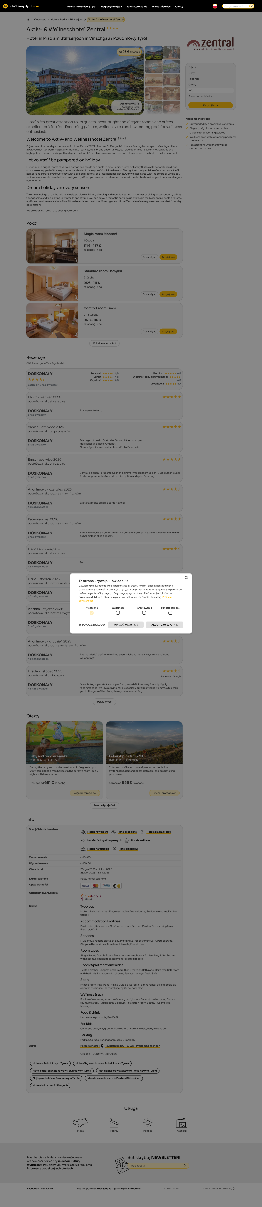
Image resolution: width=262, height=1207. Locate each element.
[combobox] (186, 577)
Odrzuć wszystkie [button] (126, 624)
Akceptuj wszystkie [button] (164, 624)
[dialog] (131, 603)
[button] (92, 625)
